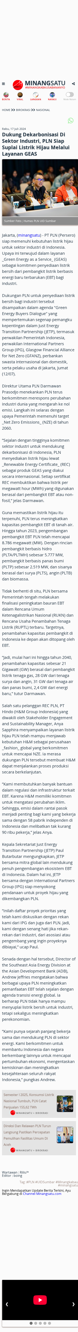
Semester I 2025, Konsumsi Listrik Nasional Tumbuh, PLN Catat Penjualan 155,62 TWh (29, 1101)
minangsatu (29, 235)
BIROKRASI (23, 110)
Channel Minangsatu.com (42, 1193)
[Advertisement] (39, 39)
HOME (6, 110)
